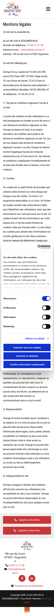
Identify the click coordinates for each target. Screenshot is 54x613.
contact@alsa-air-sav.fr (32, 49)
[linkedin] (32, 578)
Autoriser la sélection (27, 356)
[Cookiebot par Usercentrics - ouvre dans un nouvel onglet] (38, 247)
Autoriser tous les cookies (27, 347)
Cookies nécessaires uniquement (27, 364)
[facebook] (22, 578)
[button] (37, 9)
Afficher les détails (35, 338)
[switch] (46, 307)
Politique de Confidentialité (29, 585)
